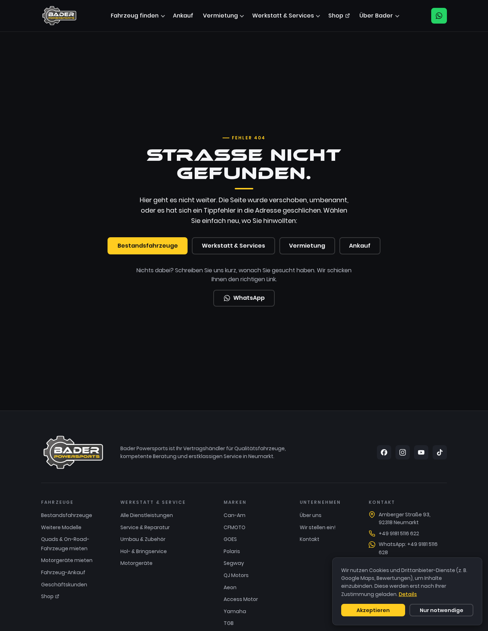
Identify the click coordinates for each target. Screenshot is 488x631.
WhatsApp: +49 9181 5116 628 (408, 548)
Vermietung (220, 15)
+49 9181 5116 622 (399, 533)
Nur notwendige (441, 610)
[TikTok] (440, 452)
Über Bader (376, 15)
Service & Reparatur (145, 527)
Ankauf (183, 15)
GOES (230, 539)
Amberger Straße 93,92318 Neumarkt (404, 518)
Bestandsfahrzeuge (148, 246)
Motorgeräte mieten (67, 560)
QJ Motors (236, 575)
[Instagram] (402, 452)
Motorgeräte (136, 563)
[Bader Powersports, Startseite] (59, 15)
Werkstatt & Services (283, 15)
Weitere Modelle (61, 527)
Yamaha (235, 611)
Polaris (232, 551)
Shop (335, 15)
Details (408, 594)
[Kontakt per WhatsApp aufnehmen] (439, 16)
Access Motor (241, 599)
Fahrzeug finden (135, 15)
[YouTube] (421, 452)
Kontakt (309, 539)
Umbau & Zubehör (142, 539)
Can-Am (234, 515)
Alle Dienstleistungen (146, 515)
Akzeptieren (373, 610)
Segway (234, 563)
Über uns (311, 515)
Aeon (230, 587)
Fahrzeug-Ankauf (63, 572)
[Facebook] (384, 452)
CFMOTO (234, 527)
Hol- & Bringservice (143, 551)
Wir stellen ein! (317, 527)
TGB (229, 623)
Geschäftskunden (64, 584)
